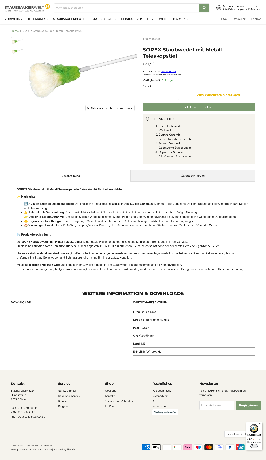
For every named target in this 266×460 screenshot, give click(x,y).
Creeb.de (47, 449)
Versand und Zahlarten (119, 401)
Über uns (110, 390)
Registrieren (248, 405)
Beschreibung (71, 176)
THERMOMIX (37, 19)
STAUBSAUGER (103, 19)
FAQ (224, 19)
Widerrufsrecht (161, 390)
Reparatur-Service (69, 396)
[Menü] (260, 424)
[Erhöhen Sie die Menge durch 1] (174, 95)
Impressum (159, 406)
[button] (17, 41)
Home (15, 31)
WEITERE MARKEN (172, 19)
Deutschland (238, 434)
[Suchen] (204, 8)
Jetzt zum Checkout (199, 107)
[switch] (254, 446)
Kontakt (256, 19)
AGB (155, 401)
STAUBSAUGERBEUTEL (69, 19)
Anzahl (147, 86)
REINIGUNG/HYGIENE (136, 19)
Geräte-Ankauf (67, 390)
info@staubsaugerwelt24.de (239, 9)
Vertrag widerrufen (165, 412)
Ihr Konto (110, 406)
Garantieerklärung (193, 176)
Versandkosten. (168, 71)
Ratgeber (239, 19)
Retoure (62, 401)
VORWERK (13, 19)
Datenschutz (160, 396)
